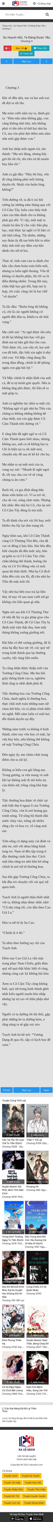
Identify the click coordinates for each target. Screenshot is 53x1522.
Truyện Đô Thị (11, 1496)
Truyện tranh (10, 1475)
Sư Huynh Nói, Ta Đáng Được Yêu (26, 37)
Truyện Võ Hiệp (12, 1482)
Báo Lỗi (20, 48)
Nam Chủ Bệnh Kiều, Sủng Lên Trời (36, 1389)
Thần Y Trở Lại (34, 1139)
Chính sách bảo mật (26, 1459)
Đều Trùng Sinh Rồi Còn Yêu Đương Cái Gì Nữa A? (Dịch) (35, 1240)
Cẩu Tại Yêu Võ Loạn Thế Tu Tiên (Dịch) (13, 1141)
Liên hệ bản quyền (26, 1456)
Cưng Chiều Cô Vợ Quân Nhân (36, 1288)
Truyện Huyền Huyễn (34, 1496)
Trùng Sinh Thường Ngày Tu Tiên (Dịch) (12, 1238)
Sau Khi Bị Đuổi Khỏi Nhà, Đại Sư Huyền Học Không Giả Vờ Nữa (13, 1291)
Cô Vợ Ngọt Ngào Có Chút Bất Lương (12, 1389)
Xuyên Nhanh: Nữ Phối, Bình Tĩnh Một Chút (12, 1190)
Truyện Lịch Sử (12, 1502)
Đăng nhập (45, 3)
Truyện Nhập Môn (13, 1489)
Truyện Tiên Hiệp (36, 1489)
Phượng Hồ (32, 1186)
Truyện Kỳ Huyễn (31, 1475)
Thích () (27, 53)
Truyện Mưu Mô (33, 1482)
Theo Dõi (41, 48)
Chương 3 (27, 41)
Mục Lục (26, 61)
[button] (35, 3)
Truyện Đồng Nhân (34, 1502)
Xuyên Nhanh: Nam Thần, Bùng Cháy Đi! (37, 1342)
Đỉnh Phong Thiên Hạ (11, 1342)
